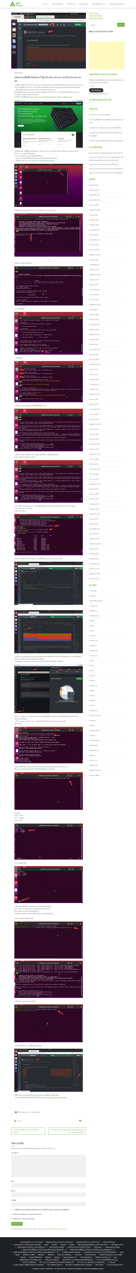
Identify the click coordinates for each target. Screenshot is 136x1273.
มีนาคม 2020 (94, 464)
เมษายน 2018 (94, 579)
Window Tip (94, 745)
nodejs (92, 695)
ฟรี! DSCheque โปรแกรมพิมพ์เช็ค (107, 164)
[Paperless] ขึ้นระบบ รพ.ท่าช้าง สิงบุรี (31, 1242)
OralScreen (78, 1254)
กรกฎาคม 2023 (95, 265)
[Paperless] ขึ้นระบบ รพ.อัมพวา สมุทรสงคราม (59, 1242)
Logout (17, 1254)
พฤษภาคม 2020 (95, 454)
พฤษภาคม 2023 (95, 275)
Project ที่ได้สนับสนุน (35, 1257)
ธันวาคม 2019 (94, 479)
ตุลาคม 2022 (94, 310)
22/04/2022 (18, 73)
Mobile (92, 681)
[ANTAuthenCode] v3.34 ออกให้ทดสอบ (110, 173)
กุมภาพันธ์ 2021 (95, 409)
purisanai (93, 157)
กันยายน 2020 (94, 434)
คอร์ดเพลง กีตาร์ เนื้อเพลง (52, 1259)
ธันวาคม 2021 (94, 359)
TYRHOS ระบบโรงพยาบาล (103, 1257)
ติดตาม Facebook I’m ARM (101, 31)
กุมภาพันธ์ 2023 (95, 290)
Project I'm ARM (95, 715)
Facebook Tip (94, 616)
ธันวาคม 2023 (94, 250)
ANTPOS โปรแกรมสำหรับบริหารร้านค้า (79, 1247)
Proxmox (93, 720)
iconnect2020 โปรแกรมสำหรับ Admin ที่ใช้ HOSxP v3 (100, 1252)
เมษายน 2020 (94, 459)
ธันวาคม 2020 (94, 419)
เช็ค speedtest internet (54, 1264)
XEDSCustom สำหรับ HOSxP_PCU (30, 1259)
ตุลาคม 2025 (94, 185)
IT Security (93, 656)
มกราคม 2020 (94, 474)
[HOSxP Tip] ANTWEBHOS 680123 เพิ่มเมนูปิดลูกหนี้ (106, 141)
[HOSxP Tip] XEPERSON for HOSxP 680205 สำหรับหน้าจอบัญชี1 (105, 134)
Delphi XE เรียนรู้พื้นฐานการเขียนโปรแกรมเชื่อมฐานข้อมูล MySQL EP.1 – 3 (45, 1249)
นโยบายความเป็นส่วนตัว (29, 1262)
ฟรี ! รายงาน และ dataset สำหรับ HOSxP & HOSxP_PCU (57, 1262)
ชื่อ (12, 1181)
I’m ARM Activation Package (71, 1252)
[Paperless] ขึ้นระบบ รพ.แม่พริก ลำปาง (88, 1242)
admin (18, 1121)
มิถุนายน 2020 (94, 449)
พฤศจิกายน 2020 (95, 424)
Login (122, 1252)
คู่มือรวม (92, 755)
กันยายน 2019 (94, 494)
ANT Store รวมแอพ (117, 1244)
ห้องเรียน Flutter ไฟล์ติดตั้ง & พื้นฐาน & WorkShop (29, 1264)
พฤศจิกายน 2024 (95, 210)
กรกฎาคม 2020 (95, 444)
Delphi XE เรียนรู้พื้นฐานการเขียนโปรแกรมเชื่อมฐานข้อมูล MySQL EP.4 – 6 (92, 1249)
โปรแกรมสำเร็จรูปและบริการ (115, 1264)
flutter (92, 626)
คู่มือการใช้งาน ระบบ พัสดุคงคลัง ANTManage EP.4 (78, 1259)
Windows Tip (94, 750)
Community (98, 1247)
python (92, 725)
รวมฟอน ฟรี (111, 1262)
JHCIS (92, 661)
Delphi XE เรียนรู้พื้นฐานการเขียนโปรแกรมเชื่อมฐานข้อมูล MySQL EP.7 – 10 (35, 1252)
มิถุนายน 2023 (94, 270)
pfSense (93, 700)
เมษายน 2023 (94, 280)
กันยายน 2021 (94, 374)
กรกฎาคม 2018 (95, 564)
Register (48, 1257)
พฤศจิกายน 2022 (95, 305)
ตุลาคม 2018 (94, 549)
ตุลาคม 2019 (94, 489)
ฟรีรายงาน (93, 760)
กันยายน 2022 (94, 314)
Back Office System (96, 601)
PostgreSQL (94, 710)
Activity (71, 1244)
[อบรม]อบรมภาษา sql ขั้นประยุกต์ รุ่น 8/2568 (27, 1244)
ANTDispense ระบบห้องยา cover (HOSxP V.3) (32, 1247)
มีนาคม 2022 (94, 344)
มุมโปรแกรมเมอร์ (95, 770)
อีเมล (13, 1191)
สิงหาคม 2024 (94, 225)
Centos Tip (93, 606)
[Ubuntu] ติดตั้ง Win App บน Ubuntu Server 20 (26, 1131)
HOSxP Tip (93, 641)
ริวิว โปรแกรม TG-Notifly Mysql (100, 115)
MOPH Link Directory (96, 18)
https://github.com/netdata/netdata (42, 97)
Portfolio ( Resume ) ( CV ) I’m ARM (110, 1254)
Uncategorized (95, 740)
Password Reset (90, 1254)
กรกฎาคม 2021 (95, 384)
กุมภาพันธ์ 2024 (95, 240)
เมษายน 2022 (94, 339)
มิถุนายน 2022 (94, 329)
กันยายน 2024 (94, 220)
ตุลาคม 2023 (94, 260)
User (115, 1257)
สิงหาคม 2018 (94, 559)
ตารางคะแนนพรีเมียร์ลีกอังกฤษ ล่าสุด (106, 1259)
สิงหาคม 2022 (94, 319)
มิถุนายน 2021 (94, 389)
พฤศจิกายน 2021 (95, 364)
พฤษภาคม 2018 (95, 574)
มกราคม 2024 (94, 245)
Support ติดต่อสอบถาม (70, 1257)
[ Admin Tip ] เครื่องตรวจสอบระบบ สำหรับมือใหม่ (105, 128)
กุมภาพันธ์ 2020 (95, 469)
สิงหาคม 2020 (94, 439)
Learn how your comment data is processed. (52, 1229)
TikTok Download (86, 1257)
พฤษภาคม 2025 (95, 195)
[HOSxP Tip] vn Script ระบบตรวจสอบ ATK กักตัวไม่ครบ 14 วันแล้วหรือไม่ (68, 1131)
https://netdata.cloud (65, 97)
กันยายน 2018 (94, 554)
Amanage (93, 591)
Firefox (92, 621)
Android (93, 596)
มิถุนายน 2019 (94, 509)
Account (54, 1244)
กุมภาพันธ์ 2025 (95, 200)
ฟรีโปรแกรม (94, 765)
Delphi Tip (93, 611)
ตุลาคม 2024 (94, 215)
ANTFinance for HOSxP (56, 1247)
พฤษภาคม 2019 (95, 514)
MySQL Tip (93, 686)
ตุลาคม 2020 (94, 429)
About (46, 1244)
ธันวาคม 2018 (94, 539)
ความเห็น (14, 1153)
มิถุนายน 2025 (94, 190)
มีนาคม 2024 (94, 235)
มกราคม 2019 (94, 534)
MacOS (92, 676)
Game (92, 631)
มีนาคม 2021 (94, 404)
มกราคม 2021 (94, 414)
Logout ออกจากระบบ (95, 16)
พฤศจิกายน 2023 (95, 255)
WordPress (79, 1268)
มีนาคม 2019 (94, 524)
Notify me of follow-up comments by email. (27, 1214)
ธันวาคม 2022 (94, 300)
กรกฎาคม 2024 (95, 230)
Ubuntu (92, 735)
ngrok (92, 690)
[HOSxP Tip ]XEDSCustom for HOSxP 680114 (107, 153)
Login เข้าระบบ (94, 13)
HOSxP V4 (93, 646)
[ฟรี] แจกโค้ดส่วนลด (109, 1242)
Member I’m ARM (29, 1254)
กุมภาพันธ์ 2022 (95, 349)
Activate (63, 1244)
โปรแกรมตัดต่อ (95, 775)
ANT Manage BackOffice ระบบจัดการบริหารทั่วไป (93, 1244)
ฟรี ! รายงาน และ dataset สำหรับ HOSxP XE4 (91, 1262)
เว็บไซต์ (13, 1200)
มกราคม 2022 (94, 354)
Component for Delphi (112, 1247)
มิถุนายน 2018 (94, 569)
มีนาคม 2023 (94, 285)
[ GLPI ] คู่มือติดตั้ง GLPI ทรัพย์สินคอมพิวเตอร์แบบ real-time (106, 121)
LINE (91, 666)
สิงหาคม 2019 (94, 499)
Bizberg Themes (98, 1268)
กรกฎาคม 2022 (95, 324)
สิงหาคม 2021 (94, 379)
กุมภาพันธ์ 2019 (95, 529)
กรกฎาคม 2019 (95, 504)
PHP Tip (92, 705)
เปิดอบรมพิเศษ (99, 1264)
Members (41, 1254)
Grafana (93, 636)
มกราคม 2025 (94, 205)
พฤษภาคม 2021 (95, 394)
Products (23, 1257)
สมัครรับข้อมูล (96, 90)
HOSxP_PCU (94, 651)
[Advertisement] (107, 56)
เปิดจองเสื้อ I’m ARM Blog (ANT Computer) (78, 1264)
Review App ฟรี (95, 730)
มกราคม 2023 (94, 295)
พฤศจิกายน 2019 (95, 484)
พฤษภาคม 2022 (95, 334)
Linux (92, 671)
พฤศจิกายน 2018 (95, 544)
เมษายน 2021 (94, 399)
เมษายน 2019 (94, 519)
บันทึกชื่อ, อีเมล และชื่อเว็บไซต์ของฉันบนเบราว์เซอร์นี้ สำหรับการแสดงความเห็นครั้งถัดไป (41, 1210)
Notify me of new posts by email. (24, 1219)
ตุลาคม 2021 (94, 369)
